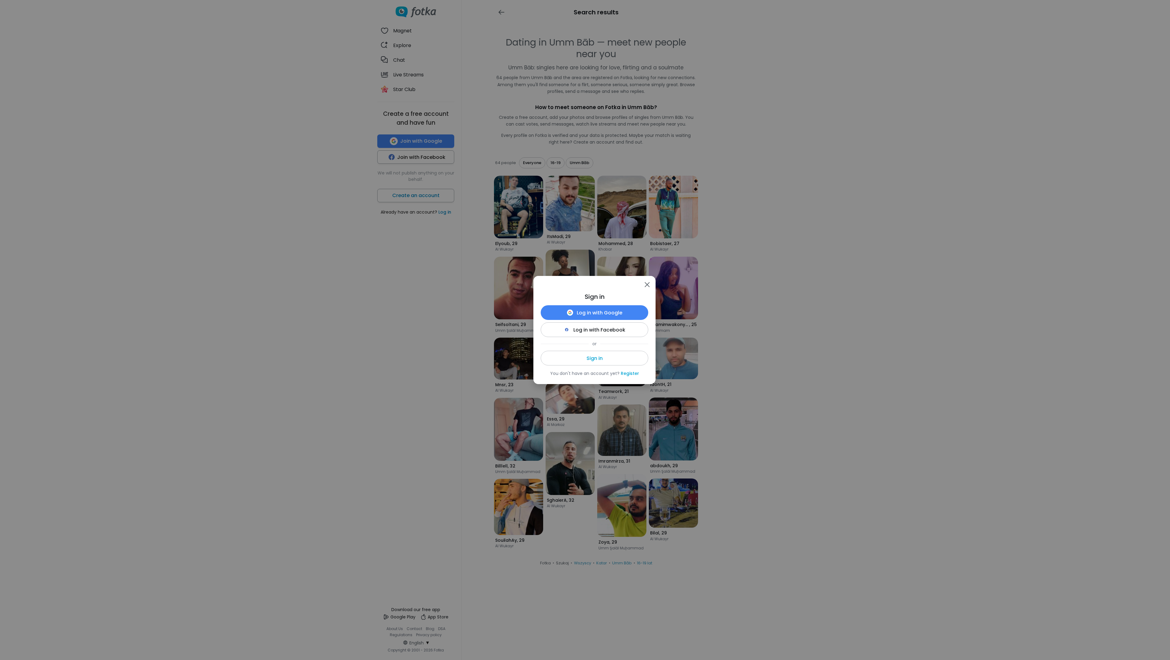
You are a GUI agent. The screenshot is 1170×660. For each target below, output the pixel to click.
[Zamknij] (647, 284)
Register (630, 373)
